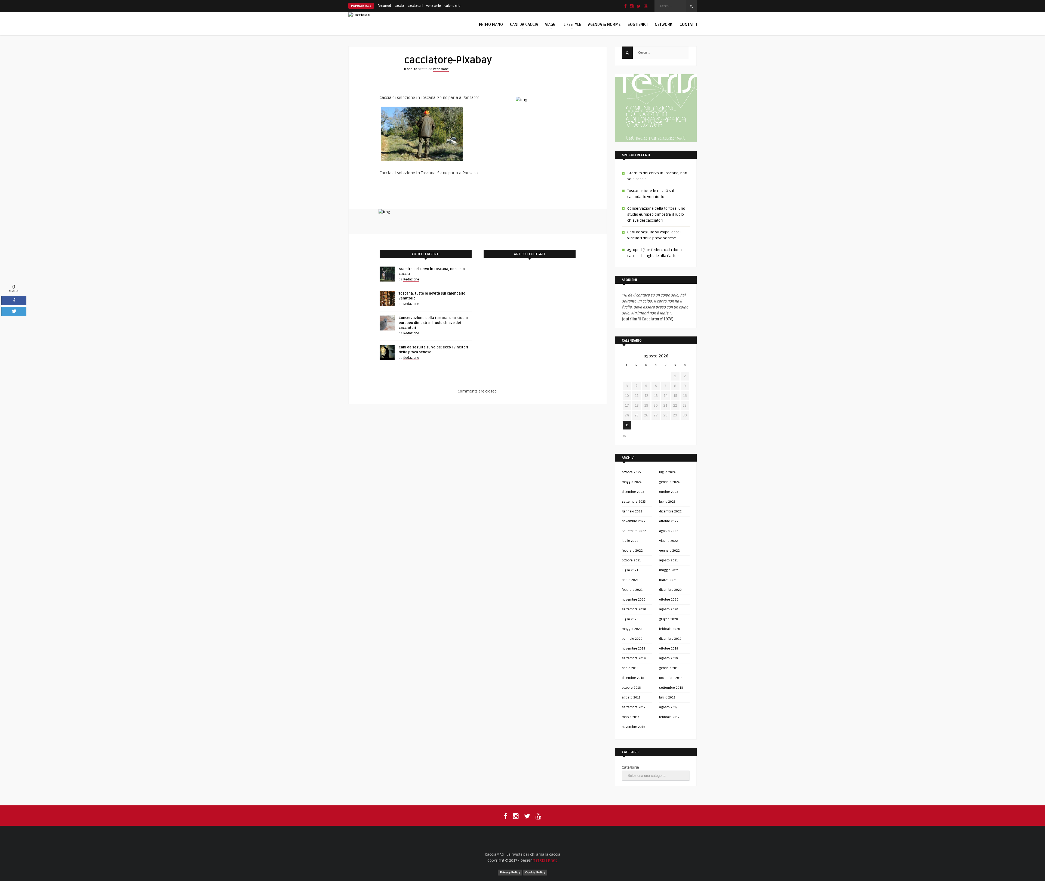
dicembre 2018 (633, 678)
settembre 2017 (634, 707)
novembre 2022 (634, 521)
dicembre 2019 (670, 639)
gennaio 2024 (669, 482)
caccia (399, 6)
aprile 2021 (630, 580)
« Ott (625, 436)
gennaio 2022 (669, 551)
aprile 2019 (630, 668)
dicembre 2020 (670, 590)
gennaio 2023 (632, 511)
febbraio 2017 (669, 717)
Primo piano (491, 24)
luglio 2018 (667, 697)
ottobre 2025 (631, 472)
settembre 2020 (634, 609)
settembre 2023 (634, 502)
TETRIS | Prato (545, 860)
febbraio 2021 (632, 590)
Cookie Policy (535, 872)
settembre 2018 (671, 688)
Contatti (688, 24)
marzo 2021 (668, 580)
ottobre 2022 (668, 521)
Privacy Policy (510, 872)
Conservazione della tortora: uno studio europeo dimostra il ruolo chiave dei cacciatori (433, 323)
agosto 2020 (668, 609)
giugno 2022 (668, 541)
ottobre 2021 (631, 560)
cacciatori (415, 6)
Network (663, 24)
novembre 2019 (633, 649)
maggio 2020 (632, 629)
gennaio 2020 (632, 639)
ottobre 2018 (631, 688)
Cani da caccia (524, 24)
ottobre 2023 (668, 492)
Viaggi (551, 24)
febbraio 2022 (632, 551)
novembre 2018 (671, 678)
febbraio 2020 (669, 629)
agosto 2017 (668, 707)
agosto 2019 (668, 658)
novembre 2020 (634, 600)
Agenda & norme (604, 24)
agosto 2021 (668, 560)
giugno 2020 (668, 619)
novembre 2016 (633, 727)
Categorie (630, 767)
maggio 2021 (669, 570)
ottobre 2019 (668, 649)
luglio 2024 (667, 472)
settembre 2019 (634, 658)
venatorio (433, 6)
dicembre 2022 (670, 511)
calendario (452, 6)
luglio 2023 (667, 502)
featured (384, 6)
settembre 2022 (634, 531)
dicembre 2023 (633, 492)
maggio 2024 (631, 482)
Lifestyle (572, 24)
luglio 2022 (630, 541)
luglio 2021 (630, 570)
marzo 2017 (630, 717)
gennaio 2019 (669, 668)
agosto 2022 (668, 531)
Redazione (441, 69)
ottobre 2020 (668, 600)
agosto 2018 (631, 697)
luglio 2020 (630, 619)
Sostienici (638, 24)
